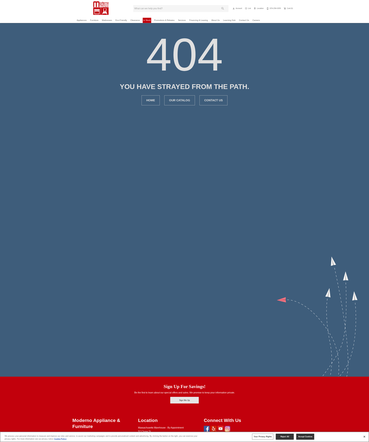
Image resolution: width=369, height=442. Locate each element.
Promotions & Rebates (164, 20)
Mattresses (107, 20)
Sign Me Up (184, 400)
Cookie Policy (60, 439)
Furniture (94, 20)
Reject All (284, 437)
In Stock (147, 20)
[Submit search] (222, 8)
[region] (184, 437)
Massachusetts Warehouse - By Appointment (161, 427)
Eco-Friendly (121, 20)
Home (150, 100)
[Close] (364, 436)
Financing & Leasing (198, 20)
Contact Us (244, 20)
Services (182, 20)
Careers (256, 20)
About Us (215, 20)
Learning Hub (229, 20)
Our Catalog (179, 100)
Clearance (135, 20)
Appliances (82, 20)
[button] (233, 8)
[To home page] (101, 8)
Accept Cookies (305, 437)
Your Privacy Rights (263, 437)
